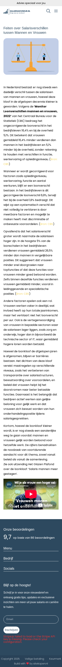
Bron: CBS (46, 224)
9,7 (7, 537)
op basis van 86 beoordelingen (34, 538)
